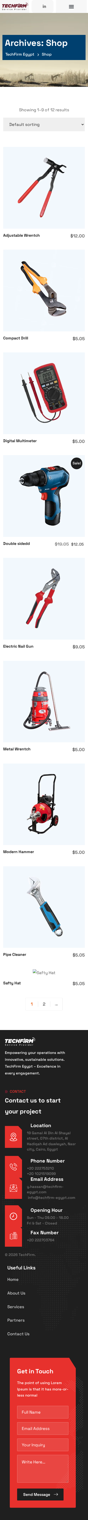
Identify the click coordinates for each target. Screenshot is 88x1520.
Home (13, 1279)
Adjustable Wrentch (21, 235)
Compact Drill (15, 338)
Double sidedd (16, 543)
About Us (16, 1293)
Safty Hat (12, 983)
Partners (16, 1320)
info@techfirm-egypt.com (51, 1197)
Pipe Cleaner (14, 954)
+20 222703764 (40, 1240)
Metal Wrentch (17, 749)
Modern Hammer (18, 851)
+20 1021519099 (41, 1173)
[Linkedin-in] (44, 6)
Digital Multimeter (20, 440)
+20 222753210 (40, 1168)
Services (15, 1306)
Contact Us (18, 1333)
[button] (71, 6)
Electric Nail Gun (18, 646)
